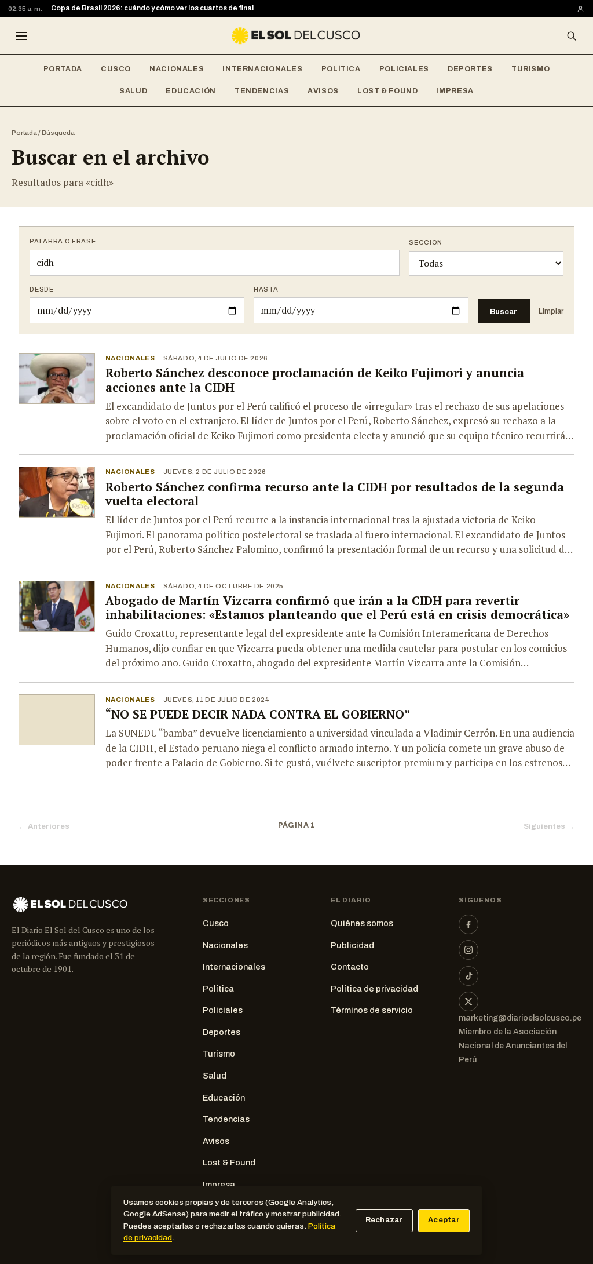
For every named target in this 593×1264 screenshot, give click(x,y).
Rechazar (384, 1220)
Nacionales (176, 69)
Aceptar (444, 1220)
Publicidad (352, 945)
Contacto (350, 966)
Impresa (454, 91)
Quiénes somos (362, 923)
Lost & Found (387, 91)
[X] (468, 1001)
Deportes (470, 69)
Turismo (530, 69)
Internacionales (262, 69)
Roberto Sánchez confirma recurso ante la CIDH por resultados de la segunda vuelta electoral (334, 494)
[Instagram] (468, 950)
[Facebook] (468, 924)
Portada (62, 69)
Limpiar (551, 311)
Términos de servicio (372, 1010)
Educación (191, 91)
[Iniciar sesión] (580, 9)
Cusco (116, 69)
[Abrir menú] (21, 36)
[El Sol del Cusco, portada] (296, 36)
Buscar (503, 311)
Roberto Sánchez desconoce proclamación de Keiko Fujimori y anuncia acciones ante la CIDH (314, 380)
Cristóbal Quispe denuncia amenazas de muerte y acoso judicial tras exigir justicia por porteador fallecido (233, 8)
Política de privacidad (374, 988)
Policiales (404, 69)
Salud (133, 91)
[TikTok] (468, 976)
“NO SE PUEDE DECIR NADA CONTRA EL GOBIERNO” (257, 714)
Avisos (323, 91)
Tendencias (262, 91)
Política (341, 69)
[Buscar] (571, 36)
